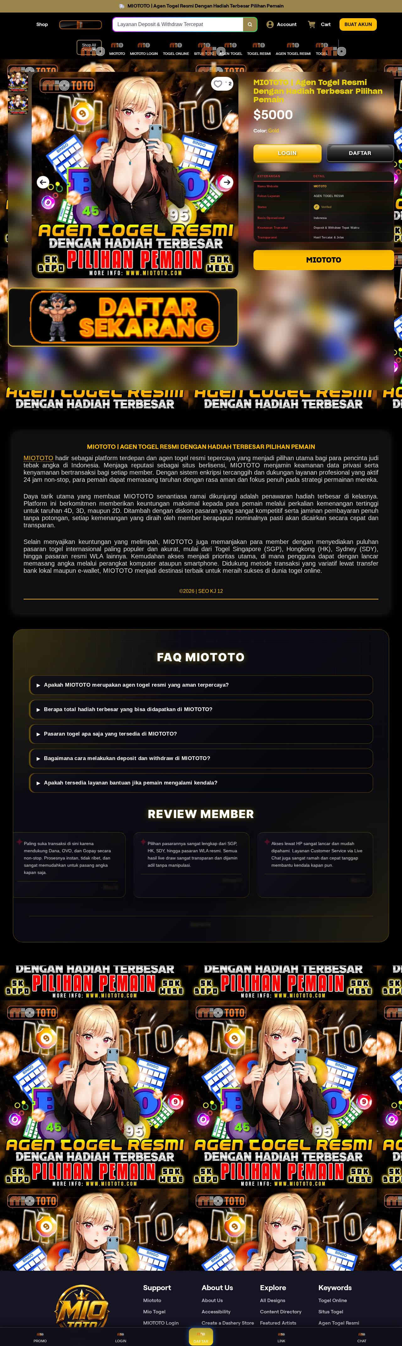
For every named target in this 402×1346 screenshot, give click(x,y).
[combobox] (178, 24)
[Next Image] (227, 182)
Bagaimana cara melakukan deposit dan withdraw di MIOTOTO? (127, 758)
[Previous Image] (43, 182)
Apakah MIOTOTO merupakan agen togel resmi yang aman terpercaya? (136, 685)
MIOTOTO (323, 260)
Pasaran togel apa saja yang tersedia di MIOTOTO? (110, 734)
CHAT (362, 1341)
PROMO (40, 1341)
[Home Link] (80, 24)
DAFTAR (360, 153)
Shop (42, 24)
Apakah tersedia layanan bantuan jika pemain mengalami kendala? (130, 783)
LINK (281, 1341)
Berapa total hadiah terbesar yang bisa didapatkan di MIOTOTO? (128, 709)
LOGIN (287, 153)
